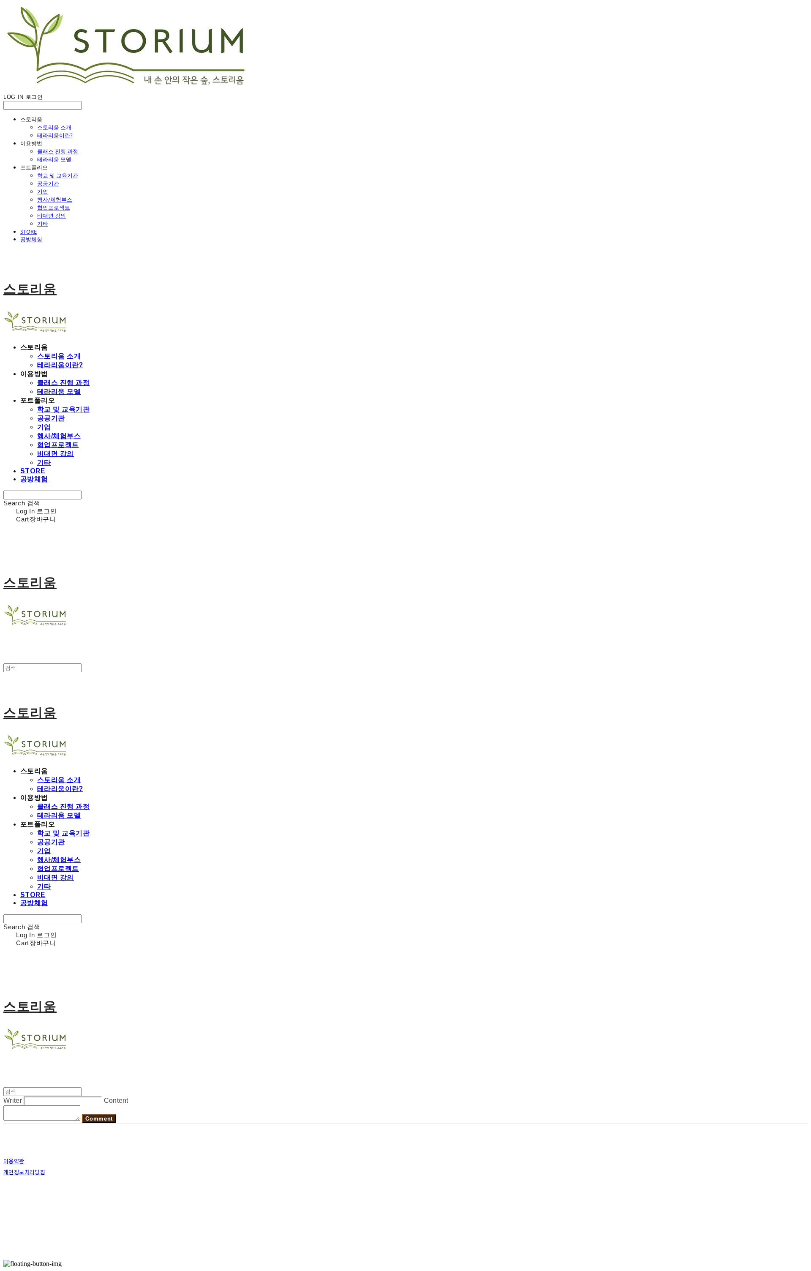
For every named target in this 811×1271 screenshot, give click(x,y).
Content (116, 1100)
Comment (99, 1119)
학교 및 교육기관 (57, 175)
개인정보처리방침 (24, 1172)
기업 (42, 191)
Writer (12, 1100)
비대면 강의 (51, 215)
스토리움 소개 (54, 127)
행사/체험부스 (54, 199)
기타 (42, 223)
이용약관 (13, 1161)
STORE (28, 231)
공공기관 (48, 183)
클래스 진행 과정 (57, 151)
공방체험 (31, 239)
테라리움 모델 (54, 159)
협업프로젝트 (53, 207)
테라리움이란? (55, 135)
